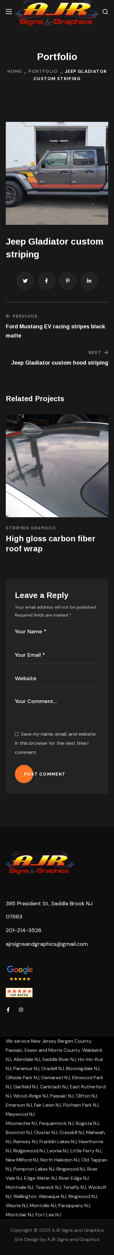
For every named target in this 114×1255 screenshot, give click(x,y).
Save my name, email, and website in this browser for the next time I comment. (55, 743)
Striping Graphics (31, 528)
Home (14, 71)
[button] (105, 11)
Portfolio (43, 71)
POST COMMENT (45, 774)
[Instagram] (21, 1010)
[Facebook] (8, 1010)
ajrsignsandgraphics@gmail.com (47, 944)
